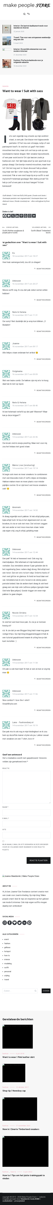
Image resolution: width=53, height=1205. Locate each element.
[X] (13, 216)
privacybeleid (19, 1201)
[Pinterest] (21, 216)
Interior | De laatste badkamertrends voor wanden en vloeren (31, 27)
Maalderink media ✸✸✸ (30, 1199)
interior (7, 959)
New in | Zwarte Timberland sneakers (20, 1129)
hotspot (7, 951)
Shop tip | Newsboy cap (14, 1091)
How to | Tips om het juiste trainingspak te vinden (23, 1177)
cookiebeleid (7, 1201)
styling (6, 976)
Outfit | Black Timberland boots (41, 230)
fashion (5, 86)
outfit (6, 968)
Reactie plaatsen (38, 860)
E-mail (5, 818)
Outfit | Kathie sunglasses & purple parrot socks (13, 230)
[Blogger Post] (25, 216)
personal (7, 971)
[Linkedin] (17, 216)
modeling (8, 964)
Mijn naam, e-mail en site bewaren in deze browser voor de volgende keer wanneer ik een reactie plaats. (25, 847)
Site (4, 829)
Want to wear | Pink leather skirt (18, 1057)
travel (6, 980)
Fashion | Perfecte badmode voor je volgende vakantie (28, 61)
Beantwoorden (44, 269)
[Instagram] (30, 216)
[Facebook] (4, 216)
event (6, 939)
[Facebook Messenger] (9, 216)
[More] (34, 216)
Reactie (5, 768)
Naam (5, 807)
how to (7, 955)
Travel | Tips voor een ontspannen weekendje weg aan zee (32, 38)
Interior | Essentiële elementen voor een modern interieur (30, 50)
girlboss (7, 947)
